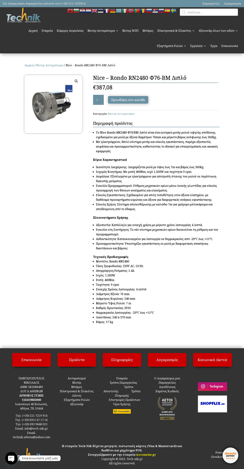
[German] (113, 10)
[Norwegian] (131, 10)
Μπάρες (148, 31)
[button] (76, 81)
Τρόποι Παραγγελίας (122, 383)
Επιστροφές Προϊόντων (122, 400)
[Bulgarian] (76, 10)
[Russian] (149, 10)
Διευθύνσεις (167, 387)
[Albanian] (70, 10)
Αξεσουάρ (76, 404)
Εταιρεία (47, 31)
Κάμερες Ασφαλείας (70, 31)
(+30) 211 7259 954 (34, 416)
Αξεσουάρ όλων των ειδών (216, 31)
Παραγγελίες (211, 4)
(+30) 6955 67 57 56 (35, 420)
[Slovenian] (161, 10)
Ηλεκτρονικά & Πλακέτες (174, 31)
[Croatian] (82, 10)
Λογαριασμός (232, 4)
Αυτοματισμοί (77, 378)
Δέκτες (76, 395)
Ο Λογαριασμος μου (167, 378)
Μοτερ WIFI (130, 31)
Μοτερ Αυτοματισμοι (101, 31)
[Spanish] (168, 10)
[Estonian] (101, 10)
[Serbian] (155, 10)
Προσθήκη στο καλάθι (128, 100)
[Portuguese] (137, 10)
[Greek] (119, 10)
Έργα (213, 46)
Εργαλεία (196, 46)
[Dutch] (89, 10)
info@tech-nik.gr (36, 428)
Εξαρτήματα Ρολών (170, 46)
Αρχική (33, 31)
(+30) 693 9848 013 (34, 424)
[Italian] (125, 10)
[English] (95, 10)
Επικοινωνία (229, 46)
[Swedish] (174, 10)
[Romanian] (143, 10)
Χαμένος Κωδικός (167, 391)
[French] (107, 10)
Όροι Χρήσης (122, 404)
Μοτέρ (76, 383)
